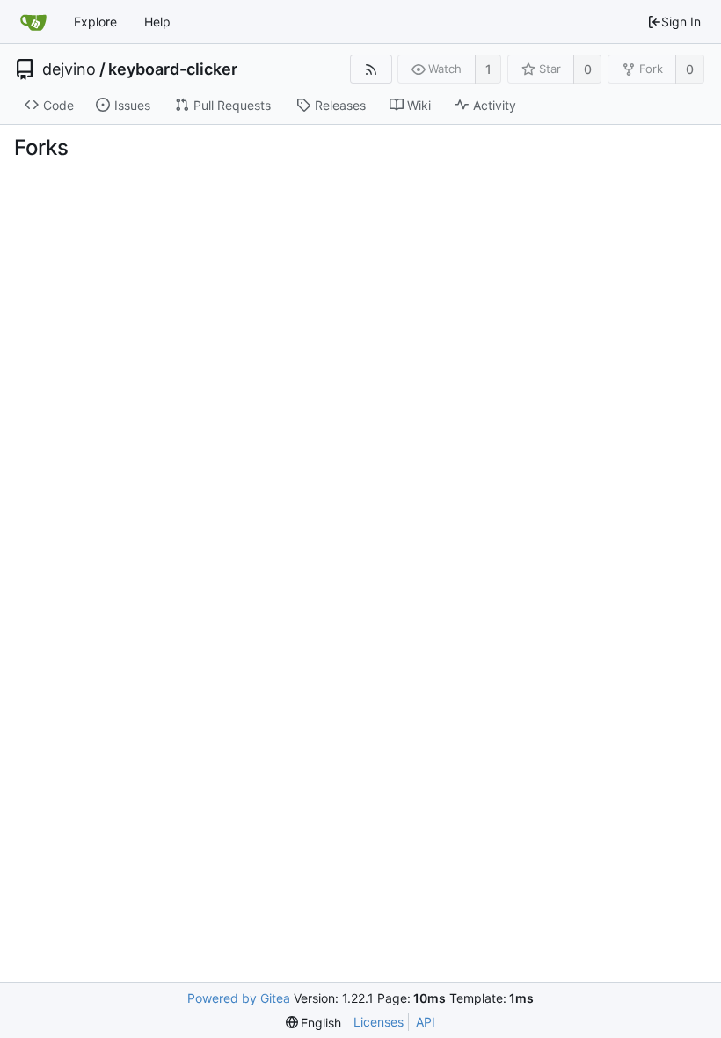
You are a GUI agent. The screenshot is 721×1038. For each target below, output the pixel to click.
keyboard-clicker (172, 69)
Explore (95, 21)
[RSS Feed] (370, 69)
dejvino (69, 69)
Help (157, 21)
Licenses (378, 1021)
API (425, 1021)
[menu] (314, 1022)
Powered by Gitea (238, 997)
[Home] (33, 22)
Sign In (681, 21)
